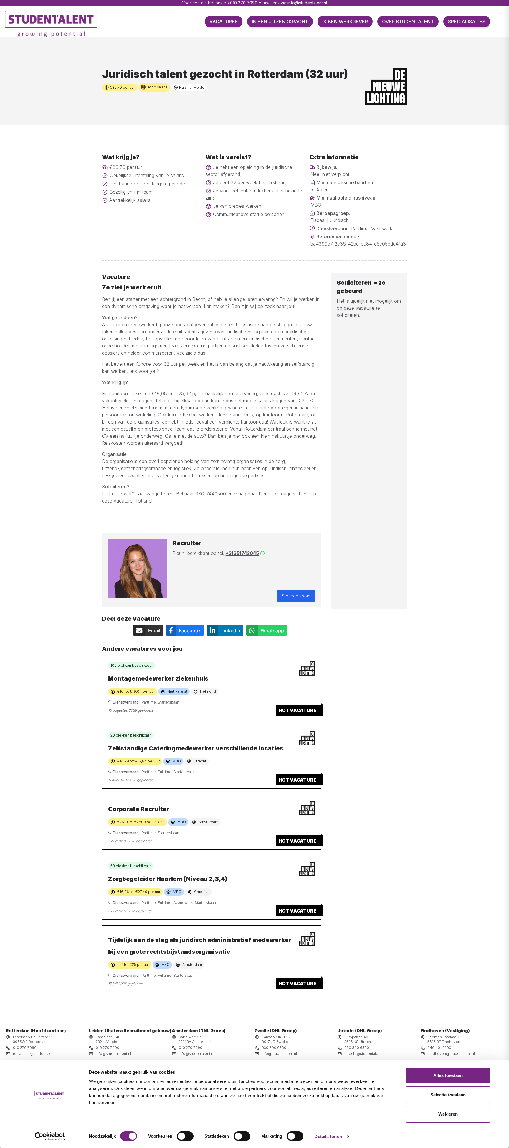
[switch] (185, 1136)
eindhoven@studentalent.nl (451, 1053)
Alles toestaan (448, 1075)
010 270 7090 (243, 2)
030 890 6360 (274, 1047)
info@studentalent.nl (307, 2)
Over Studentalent (408, 21)
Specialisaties (466, 21)
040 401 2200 (439, 1047)
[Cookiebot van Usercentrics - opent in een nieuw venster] (50, 1136)
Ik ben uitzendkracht (280, 21)
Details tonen (328, 1136)
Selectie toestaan (448, 1094)
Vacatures (223, 21)
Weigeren (448, 1113)
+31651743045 (242, 553)
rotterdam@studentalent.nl (36, 1053)
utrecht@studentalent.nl (364, 1053)
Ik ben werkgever (345, 21)
